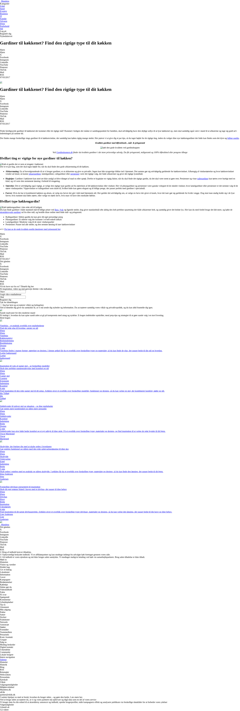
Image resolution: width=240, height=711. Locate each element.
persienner (74, 174)
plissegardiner (35, 174)
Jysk (61, 210)
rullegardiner (202, 178)
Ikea (56, 210)
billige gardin (233, 138)
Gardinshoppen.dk (64, 152)
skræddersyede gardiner (10, 212)
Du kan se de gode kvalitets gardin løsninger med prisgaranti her (32, 229)
